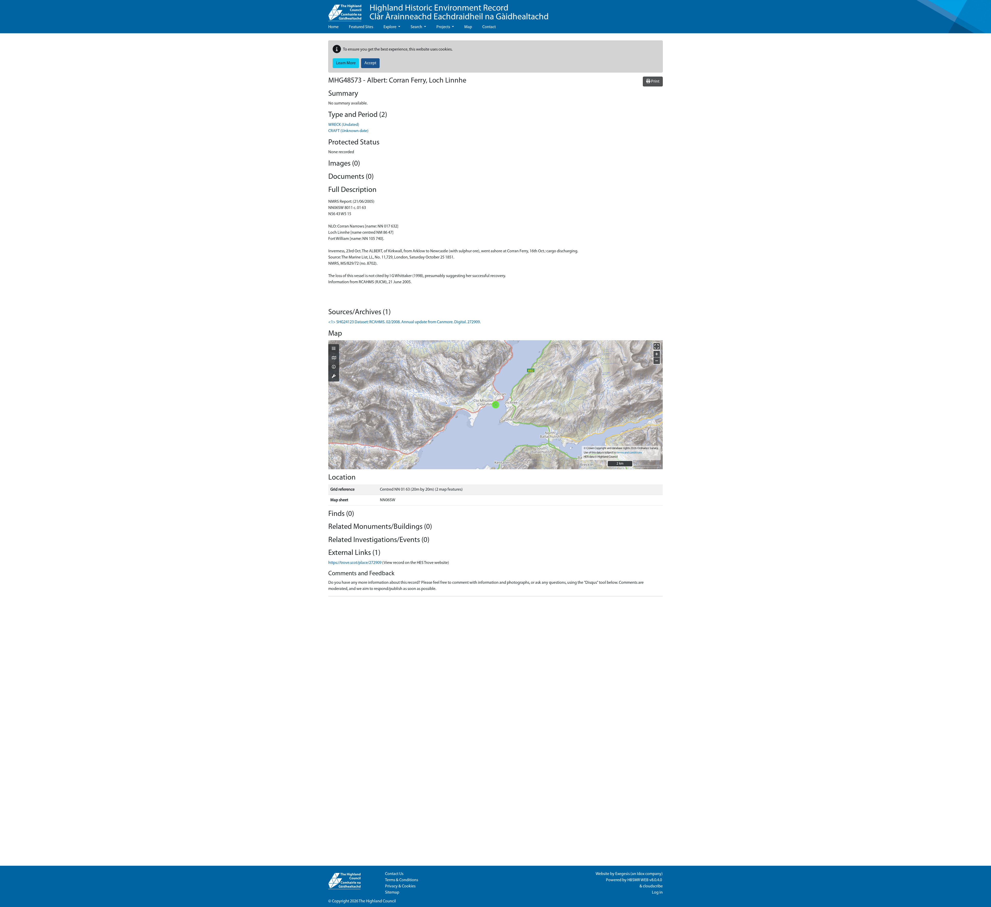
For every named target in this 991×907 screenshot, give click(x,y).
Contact (489, 27)
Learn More (346, 63)
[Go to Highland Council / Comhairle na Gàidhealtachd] (344, 10)
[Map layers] (334, 349)
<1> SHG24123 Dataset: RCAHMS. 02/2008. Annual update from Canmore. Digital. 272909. (404, 322)
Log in (657, 892)
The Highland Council (377, 901)
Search (417, 27)
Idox (640, 874)
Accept (370, 63)
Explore (390, 27)
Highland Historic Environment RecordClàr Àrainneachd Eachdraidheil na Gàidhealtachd (459, 12)
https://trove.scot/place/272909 (354, 563)
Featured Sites (361, 27)
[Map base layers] (334, 358)
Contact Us (394, 874)
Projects (443, 27)
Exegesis (622, 874)
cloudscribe (653, 886)
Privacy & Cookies (400, 886)
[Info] (334, 367)
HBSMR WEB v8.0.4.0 (645, 880)
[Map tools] (334, 376)
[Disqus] (495, 665)
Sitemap (392, 892)
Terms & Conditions (401, 880)
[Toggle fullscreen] (656, 346)
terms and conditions (629, 452)
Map (468, 27)
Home (333, 27)
